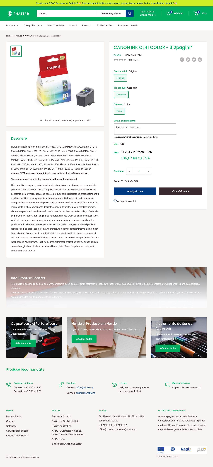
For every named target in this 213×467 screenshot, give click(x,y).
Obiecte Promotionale (17, 435)
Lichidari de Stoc (104, 25)
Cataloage (11, 426)
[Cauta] (130, 13)
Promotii (86, 25)
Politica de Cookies (61, 426)
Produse (10, 25)
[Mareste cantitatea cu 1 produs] (148, 171)
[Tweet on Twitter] (194, 59)
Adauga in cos (135, 191)
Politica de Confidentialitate (65, 421)
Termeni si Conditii (61, 416)
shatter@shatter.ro (85, 393)
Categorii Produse (33, 25)
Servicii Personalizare (17, 430)
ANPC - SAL (58, 439)
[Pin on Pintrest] (188, 59)
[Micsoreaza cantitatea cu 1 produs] (129, 171)
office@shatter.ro (84, 387)
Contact (10, 421)
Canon (117, 55)
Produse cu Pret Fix (128, 25)
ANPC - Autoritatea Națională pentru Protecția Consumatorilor (68, 432)
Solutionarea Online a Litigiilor (67, 443)
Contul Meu (146, 15)
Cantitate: (119, 171)
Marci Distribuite (55, 25)
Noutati (73, 25)
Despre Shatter (14, 416)
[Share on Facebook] (182, 59)
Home (9, 36)
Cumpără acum (180, 191)
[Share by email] (200, 59)
